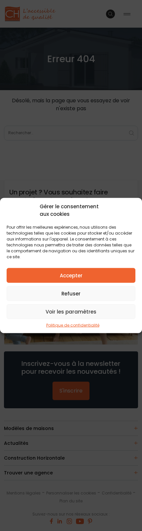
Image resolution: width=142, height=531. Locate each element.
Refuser (71, 293)
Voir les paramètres (71, 311)
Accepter (71, 275)
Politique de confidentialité (72, 325)
